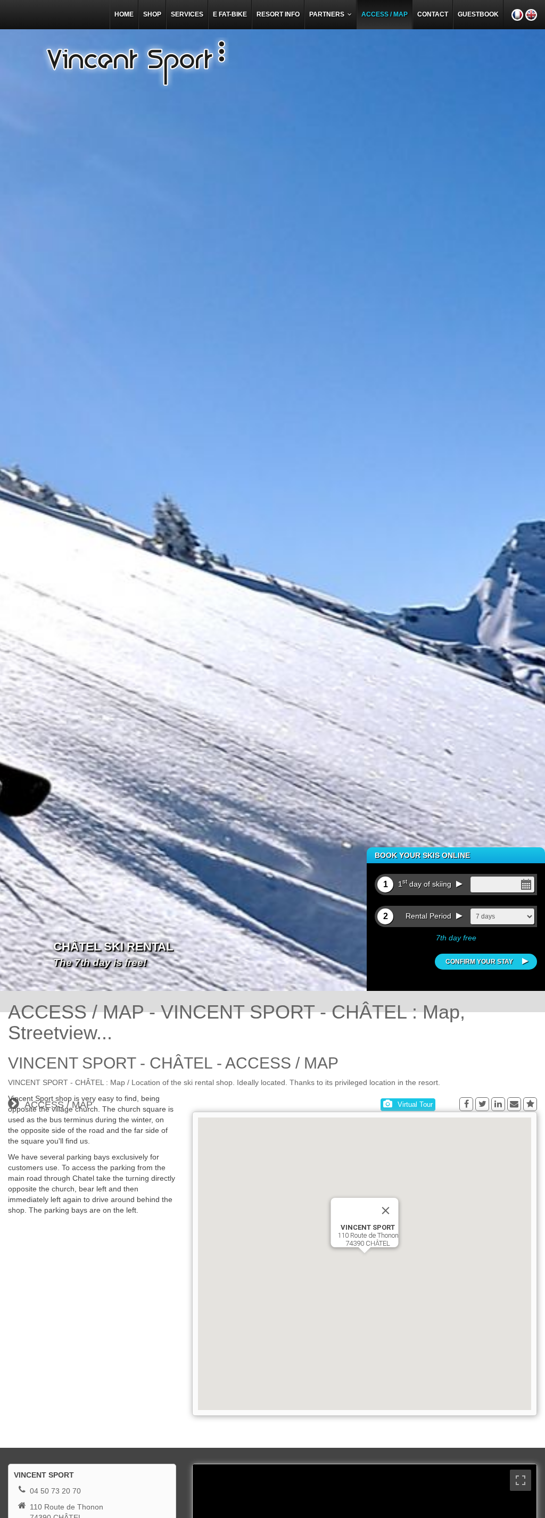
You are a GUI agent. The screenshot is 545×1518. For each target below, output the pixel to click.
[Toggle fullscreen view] (520, 1480)
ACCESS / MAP (384, 14)
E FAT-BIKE (230, 14)
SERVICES (187, 14)
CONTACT (432, 14)
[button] (364, 1258)
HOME (124, 14)
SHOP (152, 14)
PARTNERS (328, 14)
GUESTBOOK (478, 14)
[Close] (386, 1210)
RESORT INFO (278, 14)
